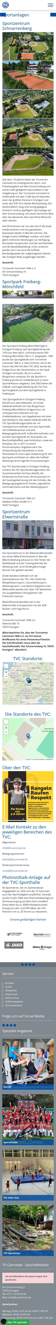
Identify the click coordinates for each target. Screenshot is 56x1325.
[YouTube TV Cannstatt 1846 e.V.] (30, 964)
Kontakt (9, 983)
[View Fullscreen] (6, 666)
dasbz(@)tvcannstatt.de (15, 828)
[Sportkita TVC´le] (28, 680)
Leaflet (28, 703)
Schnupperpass (13, 1005)
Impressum (11, 994)
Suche (8, 986)
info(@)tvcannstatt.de (14, 817)
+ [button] (6, 672)
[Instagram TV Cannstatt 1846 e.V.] (26, 964)
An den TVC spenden (15, 1322)
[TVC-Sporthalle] (28, 736)
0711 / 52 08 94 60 (16, 1294)
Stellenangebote (14, 1001)
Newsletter (11, 990)
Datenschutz (12, 997)
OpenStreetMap (38, 703)
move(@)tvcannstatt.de (14, 840)
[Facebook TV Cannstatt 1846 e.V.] (22, 964)
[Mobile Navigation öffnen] (50, 5)
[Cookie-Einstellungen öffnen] (3, 1321)
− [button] (6, 676)
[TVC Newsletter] (33, 964)
